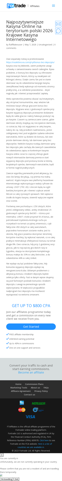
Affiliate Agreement (21, 391)
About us (35, 387)
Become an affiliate (31, 372)
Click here (44, 440)
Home (18, 384)
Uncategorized (45, 44)
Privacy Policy (41, 391)
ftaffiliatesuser (15, 44)
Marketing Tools (18, 387)
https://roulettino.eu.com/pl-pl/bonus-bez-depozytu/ (30, 62)
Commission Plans (34, 384)
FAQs (46, 387)
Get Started (31, 327)
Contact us (29, 394)
